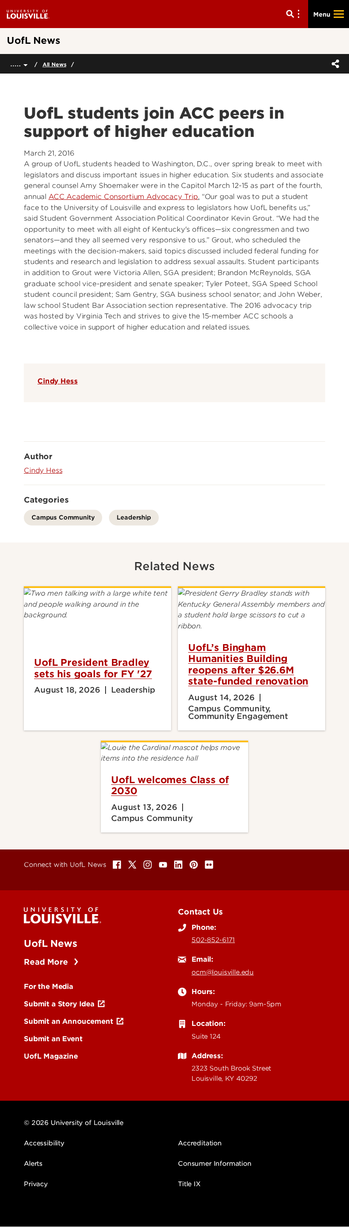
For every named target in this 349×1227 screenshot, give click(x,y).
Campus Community (62, 517)
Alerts (33, 1163)
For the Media (48, 986)
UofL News (50, 943)
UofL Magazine (51, 1056)
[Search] (294, 14)
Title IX (189, 1184)
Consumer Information (215, 1163)
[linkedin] (178, 865)
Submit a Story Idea (59, 1004)
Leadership (134, 517)
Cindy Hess (57, 381)
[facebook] (117, 865)
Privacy (36, 1184)
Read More (47, 961)
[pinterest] (193, 865)
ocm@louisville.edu (223, 972)
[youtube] (163, 865)
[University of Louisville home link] (28, 14)
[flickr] (209, 865)
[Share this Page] (333, 64)
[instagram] (147, 865)
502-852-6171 (213, 940)
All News (54, 64)
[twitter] (132, 865)
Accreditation (200, 1143)
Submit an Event (53, 1038)
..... (16, 63)
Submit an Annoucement (68, 1021)
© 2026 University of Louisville (73, 1123)
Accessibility (44, 1143)
